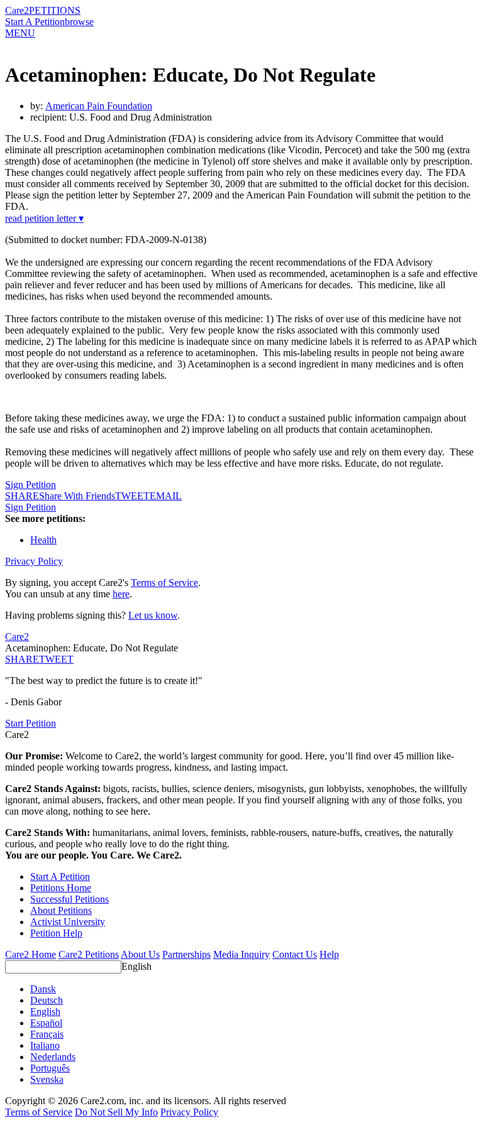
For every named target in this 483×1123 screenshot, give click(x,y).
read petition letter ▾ (44, 218)
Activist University (67, 921)
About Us (140, 954)
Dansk (43, 989)
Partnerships (186, 954)
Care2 (17, 10)
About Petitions (61, 910)
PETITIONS (54, 10)
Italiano (45, 1045)
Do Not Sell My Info (116, 1112)
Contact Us (294, 954)
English (136, 966)
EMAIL (166, 496)
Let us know (152, 615)
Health (43, 539)
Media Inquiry (241, 954)
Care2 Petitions (88, 954)
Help (329, 954)
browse (79, 21)
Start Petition (30, 723)
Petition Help (56, 933)
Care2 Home (30, 954)
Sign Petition (30, 484)
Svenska (47, 1079)
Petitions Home (60, 887)
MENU (20, 33)
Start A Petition (35, 21)
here (121, 594)
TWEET (132, 496)
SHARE (22, 659)
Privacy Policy (34, 561)
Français (47, 1034)
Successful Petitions (69, 899)
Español (46, 1022)
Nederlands (52, 1056)
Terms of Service (164, 582)
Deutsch (46, 1000)
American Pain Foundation (98, 105)
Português (50, 1068)
